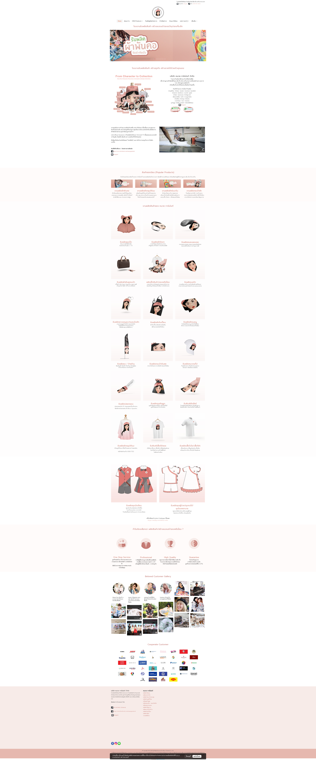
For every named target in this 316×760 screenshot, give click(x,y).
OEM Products (136, 21)
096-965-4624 (196, 4)
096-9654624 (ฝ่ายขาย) (119, 707)
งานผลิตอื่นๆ (146, 716)
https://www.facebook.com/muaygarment (124, 151)
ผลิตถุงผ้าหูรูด (146, 701)
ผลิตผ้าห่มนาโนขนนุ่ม (148, 697)
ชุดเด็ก (190, 93)
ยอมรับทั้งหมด (196, 756)
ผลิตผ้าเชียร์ (146, 714)
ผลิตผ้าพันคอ (146, 693)
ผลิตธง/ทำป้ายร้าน (147, 709)
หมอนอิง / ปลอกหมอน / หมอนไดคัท (188, 91)
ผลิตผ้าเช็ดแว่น (147, 707)
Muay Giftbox (173, 21)
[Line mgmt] (175, 109)
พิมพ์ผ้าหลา (180, 93)
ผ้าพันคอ (177, 91)
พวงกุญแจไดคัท (187, 97)
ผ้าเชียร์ (177, 103)
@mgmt (186, 4)
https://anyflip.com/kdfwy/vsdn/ (158, 520)
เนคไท (182, 97)
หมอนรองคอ (181, 95)
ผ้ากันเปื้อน (177, 99)
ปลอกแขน (187, 101)
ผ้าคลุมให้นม (171, 91)
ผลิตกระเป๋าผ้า (146, 695)
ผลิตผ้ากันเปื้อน (147, 711)
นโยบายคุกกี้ (126, 757)
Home (119, 21)
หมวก (183, 101)
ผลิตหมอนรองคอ (147, 705)
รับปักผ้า (182, 103)
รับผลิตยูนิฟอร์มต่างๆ (151, 21)
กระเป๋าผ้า (186, 93)
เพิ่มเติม (193, 21)
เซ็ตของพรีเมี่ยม (176, 97)
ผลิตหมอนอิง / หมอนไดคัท (150, 703)
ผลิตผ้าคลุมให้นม (147, 699)
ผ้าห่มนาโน (174, 93)
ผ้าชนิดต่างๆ (163, 21)
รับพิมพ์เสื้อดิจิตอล (189, 103)
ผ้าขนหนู (182, 99)
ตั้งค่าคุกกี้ (188, 756)
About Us (127, 21)
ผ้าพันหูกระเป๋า (187, 95)
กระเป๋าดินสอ (178, 101)
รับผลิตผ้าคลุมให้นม (126, 445)
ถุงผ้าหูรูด (173, 103)
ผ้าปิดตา (175, 95)
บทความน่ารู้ (184, 21)
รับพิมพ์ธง (187, 99)
